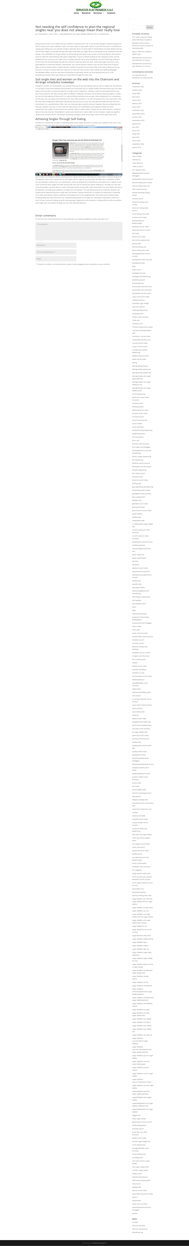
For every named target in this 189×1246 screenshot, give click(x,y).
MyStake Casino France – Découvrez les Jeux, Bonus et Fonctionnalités (142, 45)
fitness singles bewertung (141, 456)
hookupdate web (138, 521)
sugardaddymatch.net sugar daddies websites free (78, 34)
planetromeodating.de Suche (143, 764)
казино (134, 1213)
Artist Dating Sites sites (140, 214)
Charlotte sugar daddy (140, 303)
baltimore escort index (140, 227)
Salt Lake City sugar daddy (141, 834)
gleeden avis (136, 500)
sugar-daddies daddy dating (142, 939)
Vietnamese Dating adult (141, 1180)
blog (133, 266)
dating (134, 363)
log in (134, 607)
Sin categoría (137, 870)
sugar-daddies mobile (140, 946)
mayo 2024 (136, 93)
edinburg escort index (140, 410)
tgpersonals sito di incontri (142, 1122)
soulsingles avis (138, 889)
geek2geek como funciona (141, 494)
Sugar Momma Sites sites (141, 935)
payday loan (136, 742)
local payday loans (139, 604)
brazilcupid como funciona (142, 286)
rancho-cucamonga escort (141, 793)
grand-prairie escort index (141, 510)
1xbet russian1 (137, 166)
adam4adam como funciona (142, 179)
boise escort (136, 270)
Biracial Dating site (139, 247)
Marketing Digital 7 (100, 1243)
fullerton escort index (140, 480)
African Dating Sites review (142, 182)
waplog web (136, 1187)
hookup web (136, 517)
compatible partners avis (141, 340)
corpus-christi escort (139, 346)
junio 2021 (136, 130)
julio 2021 (135, 127)
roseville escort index (140, 819)
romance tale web (138, 816)
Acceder (135, 1222)
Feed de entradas (138, 1226)
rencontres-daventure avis (142, 809)
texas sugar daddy (139, 1119)
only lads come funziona (141, 729)
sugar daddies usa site (140, 911)
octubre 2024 (137, 90)
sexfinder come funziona (141, 867)
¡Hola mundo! (148, 78)
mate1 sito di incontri (140, 633)
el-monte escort (138, 417)
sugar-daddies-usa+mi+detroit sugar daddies (140, 1041)
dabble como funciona (140, 356)
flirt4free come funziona (141, 463)
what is (134, 1197)
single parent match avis (141, 873)
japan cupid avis (138, 555)
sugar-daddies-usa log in (141, 1022)
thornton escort (138, 1129)
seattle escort (137, 854)
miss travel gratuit (139, 659)
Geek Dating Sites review (141, 490)
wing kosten (136, 1200)
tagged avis (136, 1115)
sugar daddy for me (139, 926)
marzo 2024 (136, 100)
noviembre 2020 (138, 144)
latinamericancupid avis (141, 571)
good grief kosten (138, 507)
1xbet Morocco (137, 163)
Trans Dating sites (138, 1145)
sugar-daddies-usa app (140, 1009)
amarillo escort (137, 199)
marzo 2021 (136, 141)
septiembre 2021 (138, 120)
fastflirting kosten (138, 434)
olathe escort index (139, 719)
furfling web (136, 483)
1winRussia (136, 160)
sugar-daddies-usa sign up (142, 1035)
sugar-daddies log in (139, 942)
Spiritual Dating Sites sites (141, 895)
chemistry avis (137, 324)
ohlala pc (135, 715)
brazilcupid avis (138, 283)
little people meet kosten (141, 597)
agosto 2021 (136, 124)
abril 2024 (136, 97)
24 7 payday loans (138, 170)
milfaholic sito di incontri (141, 653)
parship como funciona (140, 739)
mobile (134, 663)
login (134, 610)
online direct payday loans (142, 725)
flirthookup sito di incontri (141, 467)
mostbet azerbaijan (139, 669)
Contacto (111, 13)
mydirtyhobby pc (138, 680)
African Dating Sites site (141, 186)
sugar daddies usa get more (142, 907)
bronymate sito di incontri (141, 293)
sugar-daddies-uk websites (142, 986)
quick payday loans (139, 790)
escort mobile (137, 424)
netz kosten (136, 696)
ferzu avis (135, 440)
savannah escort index (140, 851)
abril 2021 (136, 137)
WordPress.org (137, 1232)
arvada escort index (139, 217)
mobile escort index (139, 666)
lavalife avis (136, 581)
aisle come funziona (139, 189)
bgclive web (136, 243)
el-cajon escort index (139, 413)
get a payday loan (138, 497)
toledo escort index (139, 1138)
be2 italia (135, 233)
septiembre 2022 (138, 114)
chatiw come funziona (140, 317)
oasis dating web (138, 712)
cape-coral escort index (140, 297)
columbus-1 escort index (141, 336)
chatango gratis (138, 314)
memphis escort (138, 640)
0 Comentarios (104, 34)
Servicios (97, 13)
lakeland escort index (140, 568)
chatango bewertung (139, 310)
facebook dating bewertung (142, 430)
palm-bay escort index (140, 735)
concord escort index (140, 343)
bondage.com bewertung (141, 276)
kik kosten (135, 565)
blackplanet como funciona (142, 260)
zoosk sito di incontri (139, 1204)
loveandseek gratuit (139, 614)
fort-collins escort (138, 473)
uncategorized (137, 1157)
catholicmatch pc (138, 300)
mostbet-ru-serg (138, 673)
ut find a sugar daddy (140, 1170)
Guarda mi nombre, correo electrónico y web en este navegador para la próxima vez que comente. (74, 264)
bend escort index (138, 237)
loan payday (136, 600)
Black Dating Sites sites (140, 250)
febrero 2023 (137, 103)
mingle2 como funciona (140, 656)
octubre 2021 (137, 117)
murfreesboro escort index (142, 676)
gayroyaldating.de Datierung (142, 487)
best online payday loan (141, 240)
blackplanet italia (138, 263)
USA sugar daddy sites (140, 1167)
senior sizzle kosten (139, 863)
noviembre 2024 (138, 87)
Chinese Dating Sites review (142, 327)
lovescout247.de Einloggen (142, 623)
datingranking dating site (141, 369)
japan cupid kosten (139, 558)
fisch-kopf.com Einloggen (141, 447)
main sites (136, 630)
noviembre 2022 (138, 110)
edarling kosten (138, 407)
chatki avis (136, 320)
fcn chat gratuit (138, 437)
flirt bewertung (137, 460)
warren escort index (139, 1190)
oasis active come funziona (142, 705)
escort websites (138, 427)
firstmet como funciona (140, 444)
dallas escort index (139, 359)
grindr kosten (137, 514)
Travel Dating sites (139, 1154)
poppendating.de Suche (141, 773)
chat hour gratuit (138, 307)
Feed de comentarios (140, 1229)
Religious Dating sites (140, 800)
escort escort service (139, 420)
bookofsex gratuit (138, 280)
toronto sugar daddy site (141, 1141)
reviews (135, 812)
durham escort (137, 403)
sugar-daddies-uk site (140, 982)
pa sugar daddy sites (140, 732)
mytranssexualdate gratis (141, 692)
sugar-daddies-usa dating (141, 1019)
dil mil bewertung (138, 394)
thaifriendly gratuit (139, 1125)
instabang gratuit (138, 545)
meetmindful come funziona (142, 637)
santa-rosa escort (138, 847)
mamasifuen (43, 34)
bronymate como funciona (141, 290)
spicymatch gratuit (139, 892)
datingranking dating (140, 366)
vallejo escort (137, 1174)
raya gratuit (136, 796)
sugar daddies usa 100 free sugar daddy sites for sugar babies (142, 901)
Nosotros (86, 13)
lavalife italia (137, 584)
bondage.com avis (138, 273)
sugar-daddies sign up (140, 949)
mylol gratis (136, 689)
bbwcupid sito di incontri (141, 230)
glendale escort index (140, 504)
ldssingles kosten (138, 587)
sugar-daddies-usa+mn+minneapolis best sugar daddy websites (142, 1049)
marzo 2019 (136, 147)
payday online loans (139, 751)
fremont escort (137, 477)
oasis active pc (137, 708)
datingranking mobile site (141, 373)
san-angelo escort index (141, 844)
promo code (136, 783)
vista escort (136, 1184)
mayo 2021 (136, 134)
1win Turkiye (137, 156)
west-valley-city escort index (142, 1194)
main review (136, 626)
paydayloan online (139, 755)
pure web (135, 786)
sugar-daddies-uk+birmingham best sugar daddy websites (142, 991)
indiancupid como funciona (142, 542)
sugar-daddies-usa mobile (141, 1026)
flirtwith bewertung (139, 470)
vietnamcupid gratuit (140, 1177)
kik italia (135, 561)
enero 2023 (136, 107)
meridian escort (138, 643)
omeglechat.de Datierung (141, 722)
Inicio (76, 13)
